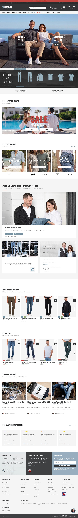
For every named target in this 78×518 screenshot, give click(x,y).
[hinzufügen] (19, 300)
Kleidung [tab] (20, 69)
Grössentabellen (51, 487)
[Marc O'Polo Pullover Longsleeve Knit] (67, 306)
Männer (4, 12)
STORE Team (23, 491)
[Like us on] (3, 504)
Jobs (35, 487)
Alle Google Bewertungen (45, 443)
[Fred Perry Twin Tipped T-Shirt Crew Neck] (48, 350)
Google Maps (45, 264)
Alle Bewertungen (72, 425)
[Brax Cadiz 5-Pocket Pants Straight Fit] (11, 306)
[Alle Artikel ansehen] (8, 174)
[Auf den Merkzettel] (19, 297)
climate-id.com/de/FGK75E (7, 467)
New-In (24, 12)
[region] (45, 78)
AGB (52, 516)
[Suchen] (30, 8)
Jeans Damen (36, 489)
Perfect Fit (14, 12)
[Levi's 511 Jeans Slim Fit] (67, 350)
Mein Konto (50, 482)
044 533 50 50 (10, 234)
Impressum (56, 516)
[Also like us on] (5, 504)
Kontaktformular (5, 491)
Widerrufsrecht (72, 516)
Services (58, 12)
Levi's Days (33, 12)
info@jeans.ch (5, 485)
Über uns (36, 485)
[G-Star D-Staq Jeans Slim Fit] (11, 350)
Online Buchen (19, 234)
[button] (73, 510)
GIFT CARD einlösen (51, 489)
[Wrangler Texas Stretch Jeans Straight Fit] (30, 350)
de (3, 516)
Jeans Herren (36, 491)
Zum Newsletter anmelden (65, 465)
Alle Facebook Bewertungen (64, 443)
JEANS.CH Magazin (37, 482)
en (74, 3)
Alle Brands (73, 146)
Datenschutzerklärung (57, 469)
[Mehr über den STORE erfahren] (32, 269)
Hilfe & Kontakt (62, 3)
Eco (28, 12)
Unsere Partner (64, 489)
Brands (20, 12)
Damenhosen (36, 494)
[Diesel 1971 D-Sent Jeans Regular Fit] (48, 306)
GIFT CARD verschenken (52, 491)
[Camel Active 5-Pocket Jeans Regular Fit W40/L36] (30, 306)
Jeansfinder (50, 485)
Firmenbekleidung (50, 12)
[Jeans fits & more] (7, 504)
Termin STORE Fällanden (25, 494)
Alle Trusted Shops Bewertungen (10, 443)
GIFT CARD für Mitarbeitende (53, 494)
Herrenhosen (36, 496)
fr (71, 3)
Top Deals (39, 12)
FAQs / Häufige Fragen (6, 493)
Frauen (8, 12)
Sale (44, 12)
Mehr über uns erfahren (32, 465)
